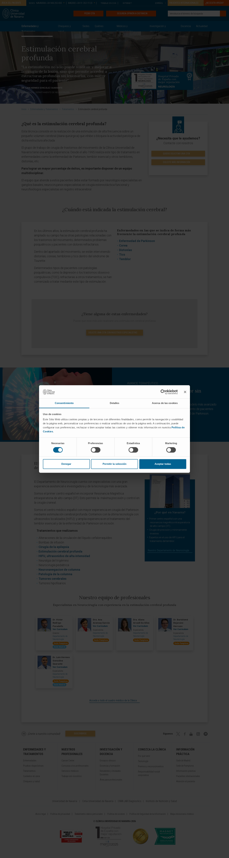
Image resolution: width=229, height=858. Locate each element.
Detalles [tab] (114, 403)
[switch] (95, 450)
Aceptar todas (163, 463)
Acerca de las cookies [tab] (165, 403)
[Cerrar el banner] (185, 392)
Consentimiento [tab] (64, 403)
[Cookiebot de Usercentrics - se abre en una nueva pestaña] (163, 391)
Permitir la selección (114, 463)
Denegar (66, 463)
